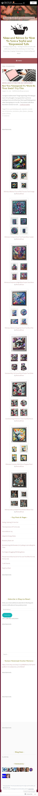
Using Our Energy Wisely (9, 536)
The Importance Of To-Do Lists (11, 527)
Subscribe (7, 615)
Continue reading (25, 104)
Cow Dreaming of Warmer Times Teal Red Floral (19, 419)
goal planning (14, 109)
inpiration (24, 109)
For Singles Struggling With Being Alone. (13, 552)
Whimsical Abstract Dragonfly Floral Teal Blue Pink (19, 328)
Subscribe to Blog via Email (19, 599)
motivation (16, 111)
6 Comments (5, 115)
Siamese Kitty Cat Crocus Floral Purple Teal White (19, 373)
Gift (33, 2)
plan (21, 111)
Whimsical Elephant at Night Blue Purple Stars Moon (19, 282)
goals (19, 109)
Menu (20, 60)
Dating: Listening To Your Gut (10, 522)
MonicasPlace (20, 193)
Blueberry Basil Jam (8, 540)
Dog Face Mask (6, 568)
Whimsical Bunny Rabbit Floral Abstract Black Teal (19, 509)
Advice (4, 83)
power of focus (6, 113)
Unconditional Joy (7, 531)
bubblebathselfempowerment (20, 91)
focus (8, 109)
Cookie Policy (31, 788)
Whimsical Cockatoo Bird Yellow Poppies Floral (19, 464)
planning (30, 111)
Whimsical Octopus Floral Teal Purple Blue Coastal (19, 237)
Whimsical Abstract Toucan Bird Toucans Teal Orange (19, 191)
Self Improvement (27, 83)
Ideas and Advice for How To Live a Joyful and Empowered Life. (19, 41)
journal (30, 109)
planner (25, 111)
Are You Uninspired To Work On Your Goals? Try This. (18, 87)
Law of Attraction (13, 83)
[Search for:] (19, 654)
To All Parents (6, 563)
